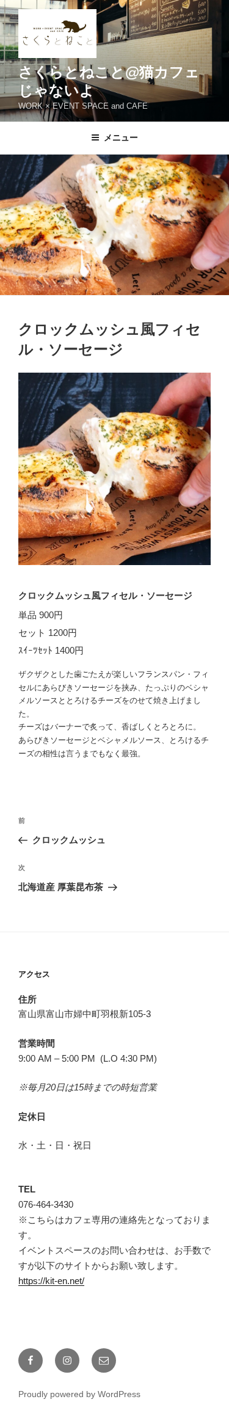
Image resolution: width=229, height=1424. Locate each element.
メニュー (121, 137)
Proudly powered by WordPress (79, 1394)
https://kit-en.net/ (51, 1281)
